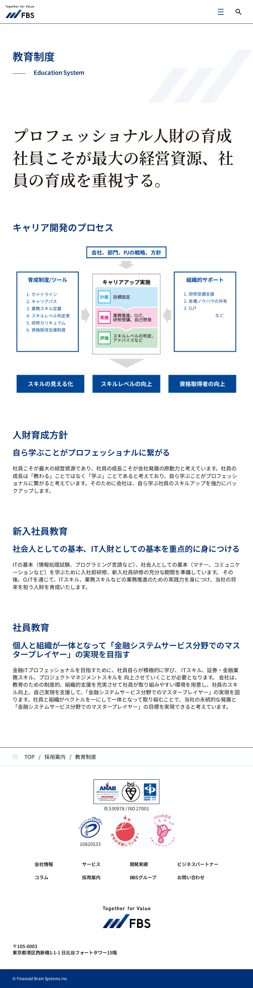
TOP (29, 757)
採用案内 (55, 757)
